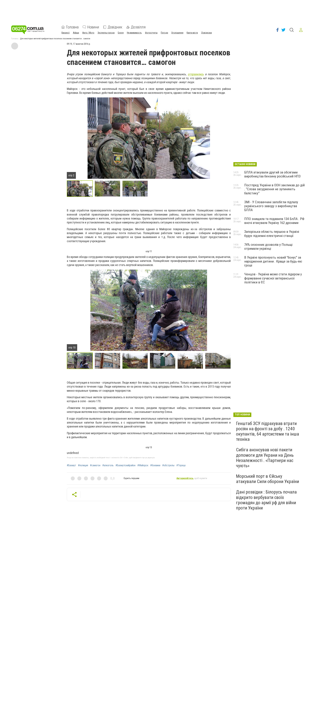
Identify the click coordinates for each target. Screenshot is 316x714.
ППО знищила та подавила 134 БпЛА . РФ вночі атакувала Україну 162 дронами (274, 221)
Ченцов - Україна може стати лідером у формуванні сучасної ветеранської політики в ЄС (273, 278)
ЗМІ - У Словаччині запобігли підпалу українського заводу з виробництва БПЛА (271, 206)
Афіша (76, 32)
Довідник (115, 27)
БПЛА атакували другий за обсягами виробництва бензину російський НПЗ (272, 174)
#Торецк (181, 465)
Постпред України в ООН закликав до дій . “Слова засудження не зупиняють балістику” (274, 189)
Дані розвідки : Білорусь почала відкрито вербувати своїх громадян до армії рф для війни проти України (266, 500)
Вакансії (66, 32)
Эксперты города (106, 32)
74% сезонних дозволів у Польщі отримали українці (268, 247)
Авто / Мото (88, 32)
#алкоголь (108, 465)
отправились (196, 74)
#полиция (83, 465)
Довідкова (206, 32)
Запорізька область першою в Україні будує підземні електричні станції (271, 234)
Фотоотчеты (151, 32)
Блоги (121, 32)
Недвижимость (134, 32)
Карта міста (192, 32)
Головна (72, 27)
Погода (164, 32)
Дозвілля (138, 27)
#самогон (95, 465)
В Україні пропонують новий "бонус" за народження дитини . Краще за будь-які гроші (273, 261)
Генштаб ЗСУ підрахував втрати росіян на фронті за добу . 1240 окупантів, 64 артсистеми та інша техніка (267, 431)
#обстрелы (168, 465)
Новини (93, 27)
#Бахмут (71, 465)
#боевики (155, 465)
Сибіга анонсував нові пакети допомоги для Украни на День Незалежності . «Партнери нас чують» (265, 457)
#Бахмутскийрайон (125, 465)
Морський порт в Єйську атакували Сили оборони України (267, 478)
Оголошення (177, 32)
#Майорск (142, 465)
